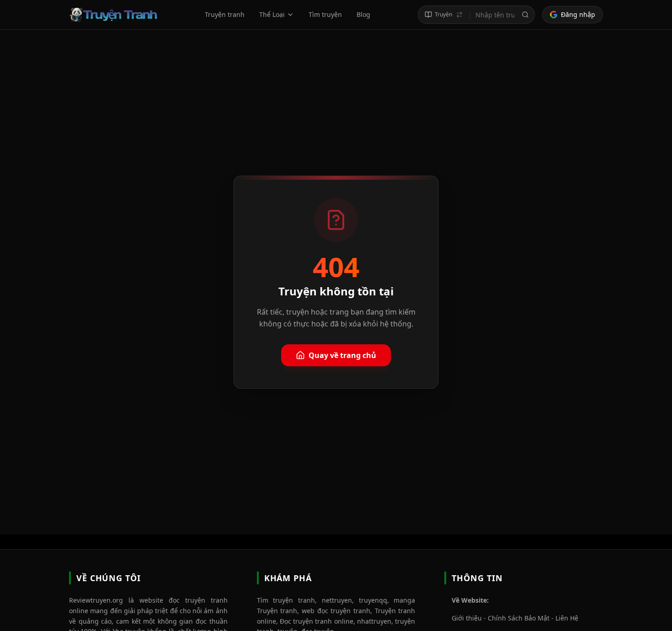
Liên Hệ (566, 618)
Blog (363, 14)
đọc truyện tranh (198, 600)
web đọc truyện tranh (336, 610)
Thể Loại (272, 14)
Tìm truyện (325, 14)
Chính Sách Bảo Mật (518, 618)
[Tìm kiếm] (525, 14)
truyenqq (373, 600)
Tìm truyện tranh (286, 600)
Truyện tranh (225, 14)
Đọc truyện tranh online (316, 621)
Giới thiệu (467, 618)
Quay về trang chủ (342, 355)
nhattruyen (374, 621)
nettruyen (337, 600)
